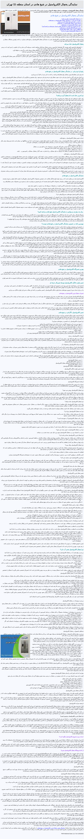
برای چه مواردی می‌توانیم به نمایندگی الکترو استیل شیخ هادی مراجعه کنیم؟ (61, 26)
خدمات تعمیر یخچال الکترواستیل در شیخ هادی (69, 23)
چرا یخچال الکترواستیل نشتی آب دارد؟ (71, 31)
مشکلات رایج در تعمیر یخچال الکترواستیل (70, 29)
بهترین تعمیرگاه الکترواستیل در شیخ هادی (70, 28)
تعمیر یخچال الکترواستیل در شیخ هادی (71, 25)
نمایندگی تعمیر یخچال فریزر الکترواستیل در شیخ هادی (51, 828)
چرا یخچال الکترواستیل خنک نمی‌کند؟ (71, 19)
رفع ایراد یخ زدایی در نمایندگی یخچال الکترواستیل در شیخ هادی (64, 20)
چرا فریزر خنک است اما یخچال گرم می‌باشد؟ (69, 22)
